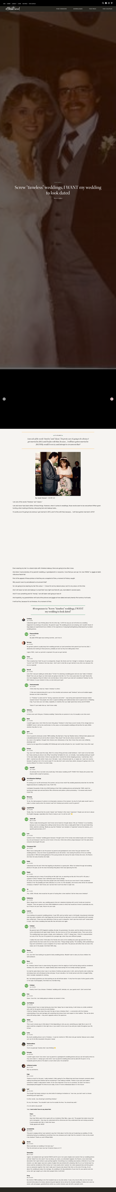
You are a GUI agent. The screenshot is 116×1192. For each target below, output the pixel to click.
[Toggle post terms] (111, 399)
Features (58, 182)
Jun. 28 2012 (30, 1054)
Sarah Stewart (42, 498)
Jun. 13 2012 (30, 620)
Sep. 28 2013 (30, 1143)
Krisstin (29, 1052)
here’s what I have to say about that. (40, 1109)
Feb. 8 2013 (29, 1130)
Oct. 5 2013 (32, 635)
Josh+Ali (32, 819)
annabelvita (30, 1129)
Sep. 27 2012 (30, 1067)
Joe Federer (30, 1003)
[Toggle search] (103, 3)
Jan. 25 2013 (30, 1091)
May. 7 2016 (32, 1116)
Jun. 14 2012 (33, 928)
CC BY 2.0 (51, 498)
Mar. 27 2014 (33, 820)
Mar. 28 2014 (30, 1177)
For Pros (24, 3)
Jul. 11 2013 (32, 769)
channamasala (34, 684)
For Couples (32, 3)
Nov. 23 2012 (30, 1076)
